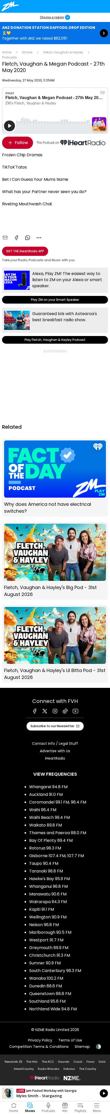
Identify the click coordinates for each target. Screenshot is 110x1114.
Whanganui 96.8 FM (48, 886)
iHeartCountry (24, 1069)
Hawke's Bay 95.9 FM (49, 879)
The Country (87, 1069)
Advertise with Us (55, 750)
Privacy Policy (40, 1040)
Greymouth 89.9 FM (48, 948)
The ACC (48, 1062)
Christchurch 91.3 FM (49, 955)
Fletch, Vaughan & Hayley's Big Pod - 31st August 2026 (55, 561)
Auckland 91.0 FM (46, 794)
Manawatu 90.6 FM (48, 894)
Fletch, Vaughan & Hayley (63, 52)
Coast (77, 1062)
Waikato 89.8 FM (45, 825)
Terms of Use (70, 1040)
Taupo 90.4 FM (43, 863)
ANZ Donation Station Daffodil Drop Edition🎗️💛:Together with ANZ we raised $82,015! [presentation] (55, 33)
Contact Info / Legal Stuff (55, 743)
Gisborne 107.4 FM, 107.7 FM (56, 856)
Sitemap (82, 1046)
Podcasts (9, 57)
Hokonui (69, 1069)
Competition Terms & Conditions (39, 1046)
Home (6, 52)
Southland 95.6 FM (47, 1001)
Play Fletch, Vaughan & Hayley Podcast (55, 326)
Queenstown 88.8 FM (50, 994)
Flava (90, 1062)
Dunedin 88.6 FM (45, 986)
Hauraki (63, 1062)
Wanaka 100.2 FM (46, 978)
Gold (101, 1062)
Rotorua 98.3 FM (45, 848)
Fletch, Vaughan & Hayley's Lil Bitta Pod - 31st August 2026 (55, 644)
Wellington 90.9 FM (48, 917)
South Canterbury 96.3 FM (55, 971)
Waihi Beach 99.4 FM (49, 817)
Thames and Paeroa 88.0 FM (57, 833)
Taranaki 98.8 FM (46, 871)
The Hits (32, 1062)
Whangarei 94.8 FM (48, 787)
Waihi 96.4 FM (42, 810)
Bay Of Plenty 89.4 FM (51, 840)
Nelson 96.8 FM (44, 925)
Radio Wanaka (48, 1069)
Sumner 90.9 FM (45, 963)
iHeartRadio (55, 758)
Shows (27, 52)
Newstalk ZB (13, 1062)
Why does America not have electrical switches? (55, 477)
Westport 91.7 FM (46, 940)
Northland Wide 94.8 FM (53, 1009)
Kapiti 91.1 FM (41, 909)
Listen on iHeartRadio (55, 1093)
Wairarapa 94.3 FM (48, 902)
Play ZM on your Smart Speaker (55, 286)
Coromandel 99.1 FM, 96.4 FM (57, 802)
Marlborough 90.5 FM (50, 932)
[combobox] (39, 238)
